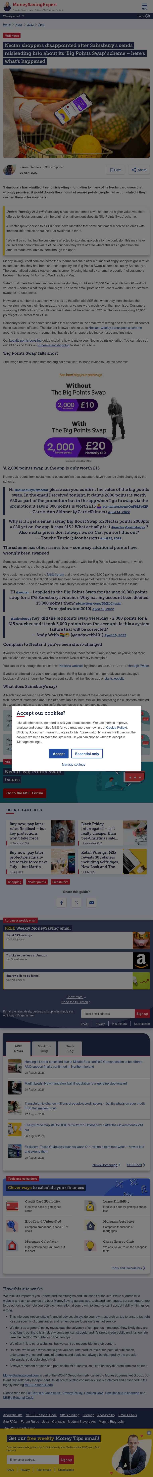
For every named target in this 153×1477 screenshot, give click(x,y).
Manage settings (73, 764)
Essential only (87, 753)
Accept (59, 753)
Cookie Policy (116, 727)
